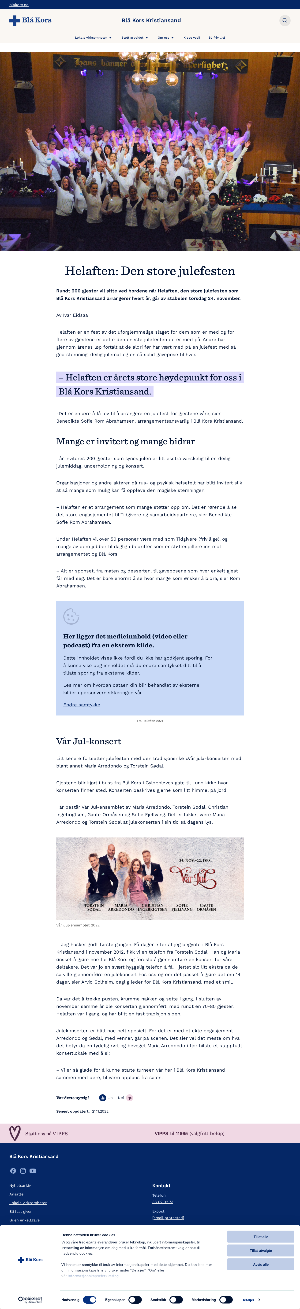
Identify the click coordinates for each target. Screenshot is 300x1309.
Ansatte (16, 1194)
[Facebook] (13, 1172)
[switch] (135, 1299)
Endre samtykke (81, 705)
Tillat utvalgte (261, 1250)
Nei (121, 1097)
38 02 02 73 (162, 1202)
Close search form (285, 20)
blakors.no (19, 5)
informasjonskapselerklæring (93, 1276)
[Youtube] (33, 1172)
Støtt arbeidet (132, 37)
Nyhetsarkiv (20, 1185)
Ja (111, 1097)
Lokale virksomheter (91, 37)
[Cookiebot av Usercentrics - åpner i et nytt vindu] (30, 1299)
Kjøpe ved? (192, 37)
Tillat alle (261, 1237)
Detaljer (247, 1300)
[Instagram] (23, 1172)
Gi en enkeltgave (24, 1220)
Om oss (163, 37)
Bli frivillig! (217, 37)
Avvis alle (261, 1264)
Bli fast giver (20, 1211)
